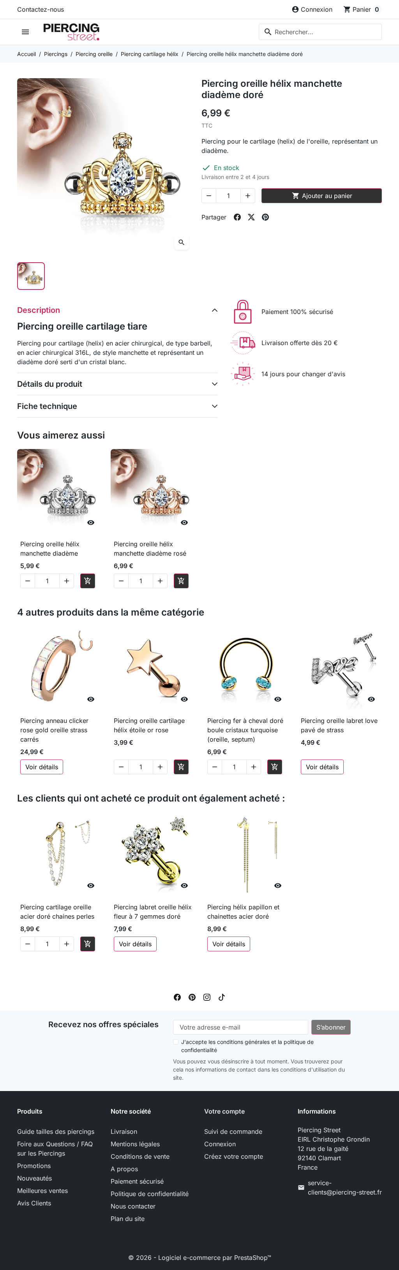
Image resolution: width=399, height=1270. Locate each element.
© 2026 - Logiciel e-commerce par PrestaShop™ (199, 1257)
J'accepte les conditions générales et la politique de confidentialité (247, 1045)
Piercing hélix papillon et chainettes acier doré (243, 911)
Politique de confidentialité (150, 1194)
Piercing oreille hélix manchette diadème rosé (150, 548)
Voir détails (41, 767)
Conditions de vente (140, 1156)
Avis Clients (34, 1203)
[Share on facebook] (237, 217)
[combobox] (320, 32)
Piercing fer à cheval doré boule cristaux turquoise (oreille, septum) (245, 730)
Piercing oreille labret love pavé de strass (339, 725)
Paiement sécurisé (137, 1181)
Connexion (220, 1144)
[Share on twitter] (251, 217)
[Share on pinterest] (265, 217)
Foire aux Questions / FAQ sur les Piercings (55, 1148)
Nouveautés (34, 1178)
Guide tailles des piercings (55, 1131)
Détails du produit (49, 384)
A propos (124, 1169)
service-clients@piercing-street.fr (345, 1187)
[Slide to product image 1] (31, 276)
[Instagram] (207, 996)
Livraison (124, 1131)
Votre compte (224, 1111)
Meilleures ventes (42, 1191)
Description (38, 310)
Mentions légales (135, 1144)
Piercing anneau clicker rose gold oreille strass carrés (54, 730)
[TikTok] (221, 996)
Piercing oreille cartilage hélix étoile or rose (149, 725)
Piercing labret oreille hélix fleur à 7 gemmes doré (153, 911)
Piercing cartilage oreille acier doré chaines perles (57, 911)
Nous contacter (133, 1206)
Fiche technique (47, 406)
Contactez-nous (40, 9)
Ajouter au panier (322, 196)
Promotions (34, 1166)
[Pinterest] (192, 996)
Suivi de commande (233, 1131)
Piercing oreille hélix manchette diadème (49, 548)
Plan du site (128, 1219)
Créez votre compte (233, 1156)
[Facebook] (177, 996)
